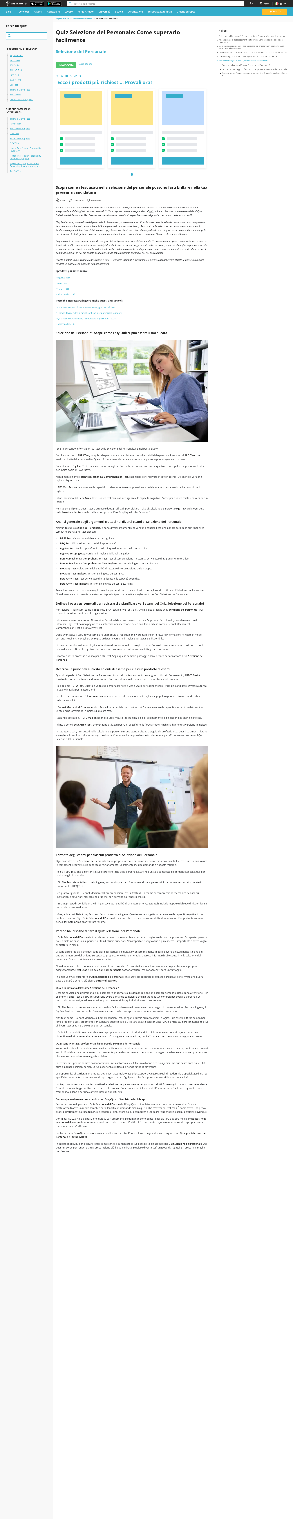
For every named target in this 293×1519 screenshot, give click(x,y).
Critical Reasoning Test (21, 99)
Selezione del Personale (183, 609)
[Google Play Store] (54, 4)
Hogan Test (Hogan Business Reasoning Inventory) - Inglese (25, 165)
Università (104, 11)
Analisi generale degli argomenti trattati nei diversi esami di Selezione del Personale (251, 41)
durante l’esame (106, 980)
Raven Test (15, 123)
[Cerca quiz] (26, 35)
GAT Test (14, 133)
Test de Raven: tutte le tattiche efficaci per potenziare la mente (89, 312)
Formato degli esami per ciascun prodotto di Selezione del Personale (249, 56)
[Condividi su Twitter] (61, 76)
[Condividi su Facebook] (57, 76)
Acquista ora (85, 63)
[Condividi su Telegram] (80, 76)
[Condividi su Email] (66, 76)
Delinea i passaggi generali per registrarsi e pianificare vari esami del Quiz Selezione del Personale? (251, 47)
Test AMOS (15, 94)
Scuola (119, 11)
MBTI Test (15, 60)
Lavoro (69, 11)
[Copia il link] (75, 76)
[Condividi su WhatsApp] (71, 76)
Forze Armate (86, 11)
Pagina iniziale (62, 18)
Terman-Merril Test (20, 89)
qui (179, 508)
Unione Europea (186, 11)
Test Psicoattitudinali (160, 11)
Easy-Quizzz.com (84, 1133)
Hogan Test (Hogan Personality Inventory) (25, 149)
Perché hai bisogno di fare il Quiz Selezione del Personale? (243, 60)
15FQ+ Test (15, 65)
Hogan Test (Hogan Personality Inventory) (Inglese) (25, 157)
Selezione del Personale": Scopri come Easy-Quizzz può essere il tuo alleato (252, 36)
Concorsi (24, 11)
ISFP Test (14, 75)
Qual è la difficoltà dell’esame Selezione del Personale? (246, 65)
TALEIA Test (16, 171)
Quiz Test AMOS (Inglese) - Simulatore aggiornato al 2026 (86, 318)
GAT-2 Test (15, 80)
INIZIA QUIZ (66, 64)
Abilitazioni (53, 11)
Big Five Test (16, 55)
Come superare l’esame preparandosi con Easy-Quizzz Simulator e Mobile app (254, 74)
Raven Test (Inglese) (20, 138)
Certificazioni (135, 11)
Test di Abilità (79, 1137)
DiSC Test (15, 143)
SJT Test (14, 84)
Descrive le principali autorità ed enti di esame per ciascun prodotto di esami (253, 52)
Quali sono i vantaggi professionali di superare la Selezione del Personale (254, 69)
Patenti (38, 11)
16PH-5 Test (16, 70)
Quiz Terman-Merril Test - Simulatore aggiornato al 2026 (86, 307)
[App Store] (37, 4)
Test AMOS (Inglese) (20, 128)
